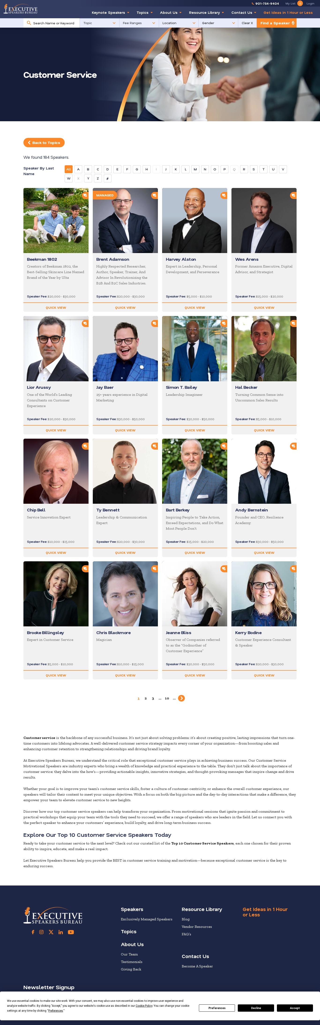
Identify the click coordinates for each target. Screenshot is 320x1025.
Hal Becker (246, 387)
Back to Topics (46, 142)
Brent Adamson (112, 259)
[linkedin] (61, 932)
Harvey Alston (181, 259)
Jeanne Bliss (178, 632)
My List (293, 3)
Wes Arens (246, 259)
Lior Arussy (39, 387)
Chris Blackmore (113, 632)
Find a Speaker (275, 22)
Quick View (56, 307)
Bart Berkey (178, 510)
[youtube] (71, 932)
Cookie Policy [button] (144, 1005)
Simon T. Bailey (181, 387)
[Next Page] (181, 698)
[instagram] (41, 932)
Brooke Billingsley (45, 632)
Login (310, 3)
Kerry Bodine (248, 632)
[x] (51, 932)
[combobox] (55, 22)
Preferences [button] (55, 1010)
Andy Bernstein (251, 510)
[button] (99, 23)
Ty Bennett (107, 510)
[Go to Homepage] (20, 9)
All (68, 169)
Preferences (217, 1008)
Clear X (247, 23)
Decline (256, 1008)
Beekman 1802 (42, 259)
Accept (295, 1008)
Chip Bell (36, 510)
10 (167, 698)
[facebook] (33, 932)
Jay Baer (104, 387)
